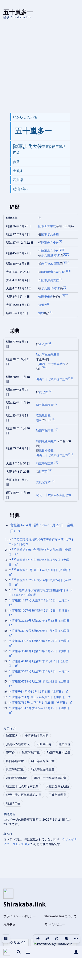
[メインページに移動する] (7, 952)
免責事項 (9, 924)
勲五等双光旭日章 (42, 761)
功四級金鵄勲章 (46, 441)
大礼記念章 (43, 482)
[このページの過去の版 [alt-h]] (56, 938)
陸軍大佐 (64, 744)
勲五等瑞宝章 (45, 405)
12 (50, 390)
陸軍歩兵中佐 (50, 251)
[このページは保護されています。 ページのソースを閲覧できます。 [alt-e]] (47, 938)
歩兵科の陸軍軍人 (18, 744)
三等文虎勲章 (57, 795)
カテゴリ (9, 728)
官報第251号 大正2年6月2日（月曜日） (39, 697)
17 (56, 462)
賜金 (39, 420)
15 (56, 429)
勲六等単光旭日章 (48, 355)
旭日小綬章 (46, 450)
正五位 (10, 752)
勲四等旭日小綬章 (58, 752)
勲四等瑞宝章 (45, 431)
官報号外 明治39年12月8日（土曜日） (38, 691)
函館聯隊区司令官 (53, 272)
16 (70, 454)
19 (53, 481)
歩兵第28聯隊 (50, 255)
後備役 (42, 305)
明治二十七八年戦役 (52, 364)
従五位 (43, 472)
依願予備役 (45, 296)
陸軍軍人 (12, 736)
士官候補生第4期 (36, 736)
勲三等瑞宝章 (45, 463)
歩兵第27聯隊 (50, 264)
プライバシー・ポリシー (19, 916)
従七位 (43, 392)
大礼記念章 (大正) (57, 786)
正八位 (43, 344)
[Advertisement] (41, 66)
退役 (41, 313)
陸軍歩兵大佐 (50, 280)
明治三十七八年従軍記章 (52, 455)
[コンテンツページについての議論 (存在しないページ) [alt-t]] (66, 938)
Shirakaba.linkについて (60, 916)
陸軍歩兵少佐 (50, 242)
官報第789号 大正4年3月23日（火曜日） (40, 702)
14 (53, 419)
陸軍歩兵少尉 (50, 234)
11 (70, 378)
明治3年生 (13, 803)
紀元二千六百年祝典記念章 (53, 495)
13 (56, 403)
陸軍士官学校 (47, 226)
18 (50, 470)
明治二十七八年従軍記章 (52, 379)
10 (44, 367)
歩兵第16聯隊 (50, 288)
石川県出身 (44, 744)
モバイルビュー (54, 924)
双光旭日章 (43, 415)
